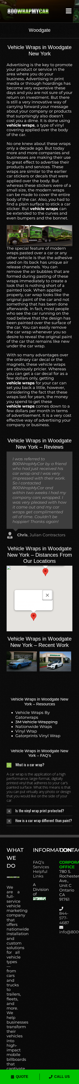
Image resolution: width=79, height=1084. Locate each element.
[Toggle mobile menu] (69, 11)
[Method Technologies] (22, 653)
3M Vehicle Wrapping (36, 722)
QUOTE (22, 1077)
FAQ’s (38, 862)
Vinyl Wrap (26, 731)
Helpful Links (39, 874)
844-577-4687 (64, 918)
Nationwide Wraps (33, 726)
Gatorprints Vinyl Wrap (37, 735)
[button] (45, 572)
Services (39, 867)
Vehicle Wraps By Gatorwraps (32, 715)
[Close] (47, 595)
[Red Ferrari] (56, 653)
